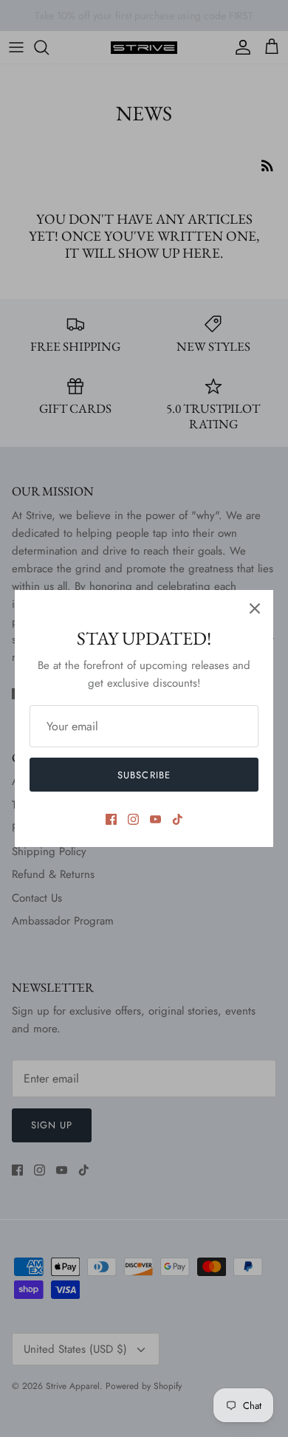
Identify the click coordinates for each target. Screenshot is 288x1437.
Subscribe (143, 775)
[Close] (255, 608)
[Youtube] (155, 819)
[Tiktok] (177, 819)
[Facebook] (111, 819)
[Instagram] (133, 819)
